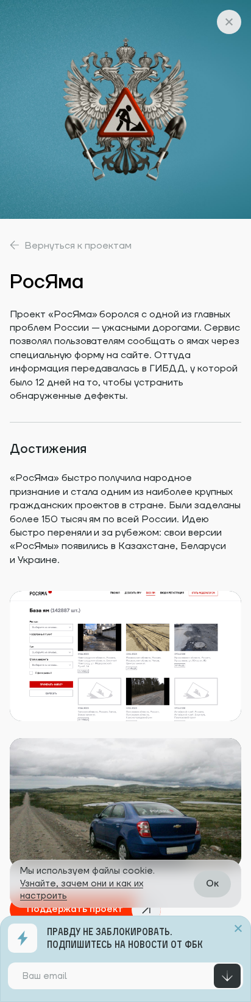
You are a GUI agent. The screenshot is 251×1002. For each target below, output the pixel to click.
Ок (212, 884)
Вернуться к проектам (78, 246)
